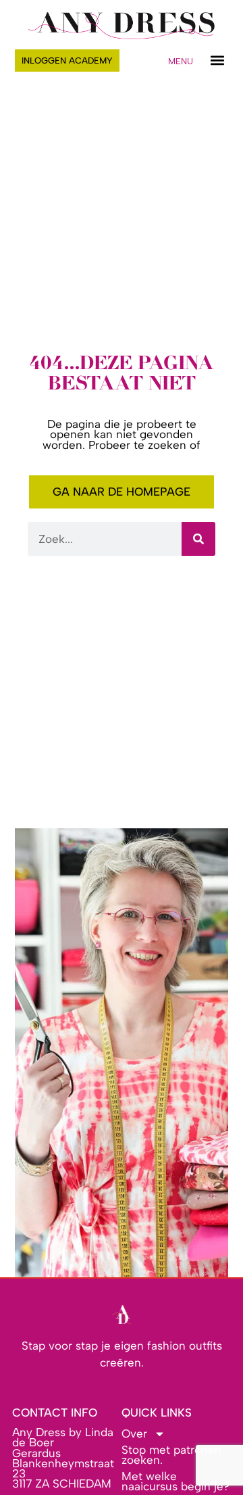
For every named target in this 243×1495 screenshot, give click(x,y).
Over (134, 1433)
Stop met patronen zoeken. (171, 1455)
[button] (217, 60)
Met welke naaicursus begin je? (176, 1481)
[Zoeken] (198, 539)
